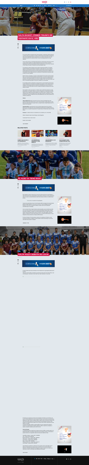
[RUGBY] (38, 5)
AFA (45, 458)
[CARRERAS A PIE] (42, 5)
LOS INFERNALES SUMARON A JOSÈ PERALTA (36, 141)
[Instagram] (68, 2)
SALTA (49, 458)
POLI (52, 458)
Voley (19, 251)
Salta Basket (25, 123)
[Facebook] (64, 2)
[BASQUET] (34, 5)
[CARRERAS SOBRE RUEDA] (40, 5)
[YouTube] (70, 2)
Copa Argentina (20, 175)
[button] (21, 5)
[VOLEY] (36, 5)
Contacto (69, 5)
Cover (23, 462)
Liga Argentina (20, 138)
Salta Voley (25, 452)
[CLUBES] (32, 5)
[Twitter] (66, 2)
